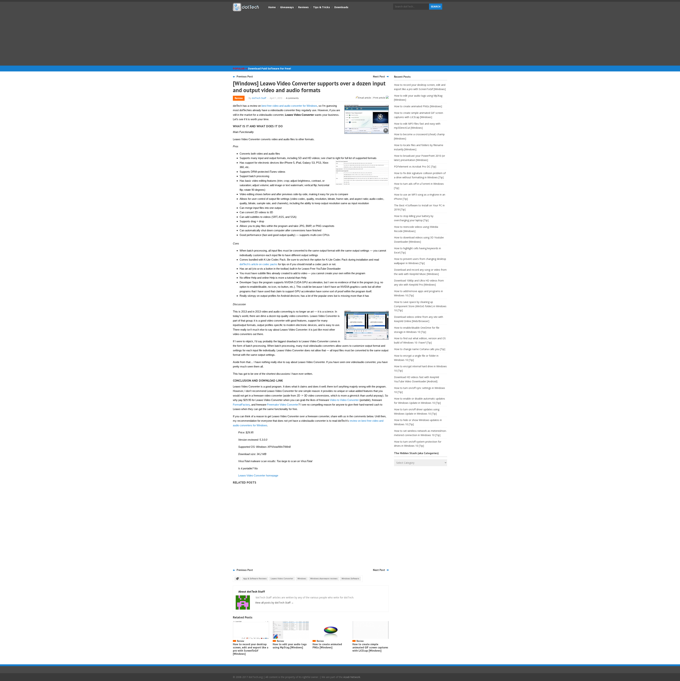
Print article (379, 97)
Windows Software (350, 578)
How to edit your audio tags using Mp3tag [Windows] (290, 646)
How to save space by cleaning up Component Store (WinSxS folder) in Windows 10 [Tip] (420, 306)
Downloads (341, 7)
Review (239, 98)
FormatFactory (241, 404)
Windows (302, 578)
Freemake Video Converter (282, 404)
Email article (364, 97)
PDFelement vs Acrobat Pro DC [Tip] (415, 166)
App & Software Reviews (255, 578)
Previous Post (245, 76)
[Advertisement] (340, 38)
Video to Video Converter (344, 399)
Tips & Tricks (321, 7)
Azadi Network (351, 677)
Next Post (379, 76)
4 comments (292, 98)
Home (272, 7)
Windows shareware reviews (323, 578)
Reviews (303, 7)
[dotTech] (246, 9)
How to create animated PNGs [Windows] (327, 646)
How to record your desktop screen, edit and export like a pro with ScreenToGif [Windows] (250, 649)
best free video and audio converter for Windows (289, 105)
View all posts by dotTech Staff (274, 602)
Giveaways (287, 7)
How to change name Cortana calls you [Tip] (419, 349)
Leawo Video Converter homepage (258, 475)
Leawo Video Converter (282, 578)
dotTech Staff (259, 98)
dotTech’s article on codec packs (258, 264)
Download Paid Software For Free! (269, 68)
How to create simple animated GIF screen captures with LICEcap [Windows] (370, 647)
